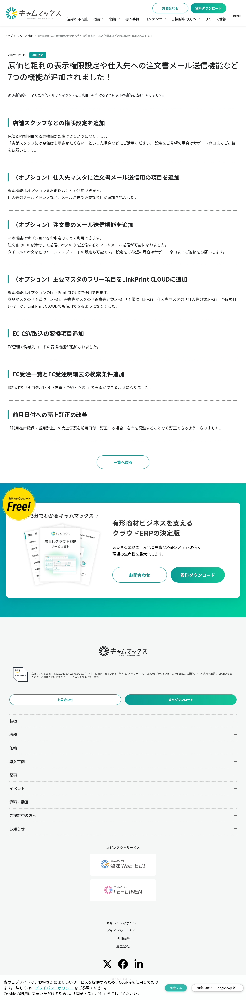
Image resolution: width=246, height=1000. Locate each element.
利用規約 (123, 938)
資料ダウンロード (208, 8)
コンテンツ (153, 18)
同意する (176, 988)
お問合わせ (170, 8)
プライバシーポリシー (123, 930)
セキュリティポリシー (123, 922)
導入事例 (132, 18)
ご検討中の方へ (183, 18)
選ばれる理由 (78, 18)
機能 (97, 18)
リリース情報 (215, 18)
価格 (113, 18)
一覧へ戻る (123, 462)
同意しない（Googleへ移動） (218, 988)
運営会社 (123, 946)
